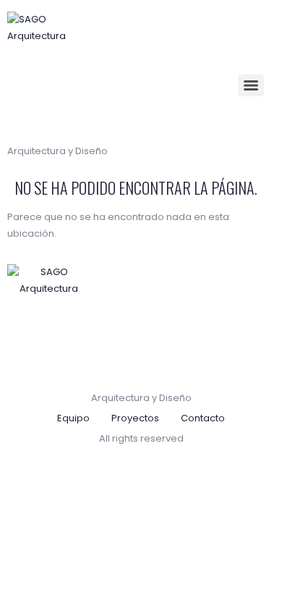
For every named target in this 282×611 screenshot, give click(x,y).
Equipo (73, 418)
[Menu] (251, 85)
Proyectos (135, 418)
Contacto (203, 418)
